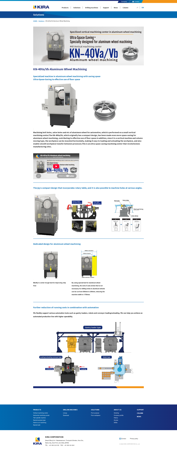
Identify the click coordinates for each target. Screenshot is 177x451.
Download (66, 415)
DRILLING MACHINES (70, 410)
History (116, 418)
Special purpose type (39, 420)
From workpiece (95, 415)
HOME (35, 21)
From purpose (95, 413)
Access (116, 420)
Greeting (116, 413)
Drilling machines (91, 7)
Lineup (65, 413)
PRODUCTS (37, 410)
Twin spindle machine (39, 418)
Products (65, 7)
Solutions (76, 7)
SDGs (115, 422)
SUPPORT (140, 410)
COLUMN (140, 413)
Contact (137, 1)
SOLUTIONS (95, 410)
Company (124, 1)
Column (125, 7)
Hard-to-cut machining (39, 422)
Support (106, 7)
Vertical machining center (40, 413)
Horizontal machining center (41, 415)
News (116, 7)
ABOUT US (117, 410)
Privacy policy (134, 438)
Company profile (118, 415)
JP (137, 7)
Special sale (36, 425)
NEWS (139, 416)
